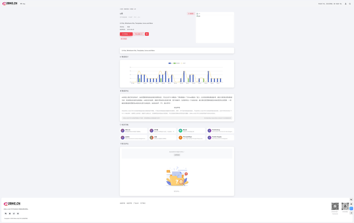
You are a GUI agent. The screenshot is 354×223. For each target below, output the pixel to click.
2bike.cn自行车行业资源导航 (20, 218)
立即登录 (177, 155)
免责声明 (129, 203)
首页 (122, 9)
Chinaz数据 (191, 97)
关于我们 (142, 203)
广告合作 (136, 203)
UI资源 (131, 9)
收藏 (192, 13)
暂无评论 (125, 143)
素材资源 (126, 9)
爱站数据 (181, 97)
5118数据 (173, 97)
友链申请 (122, 203)
